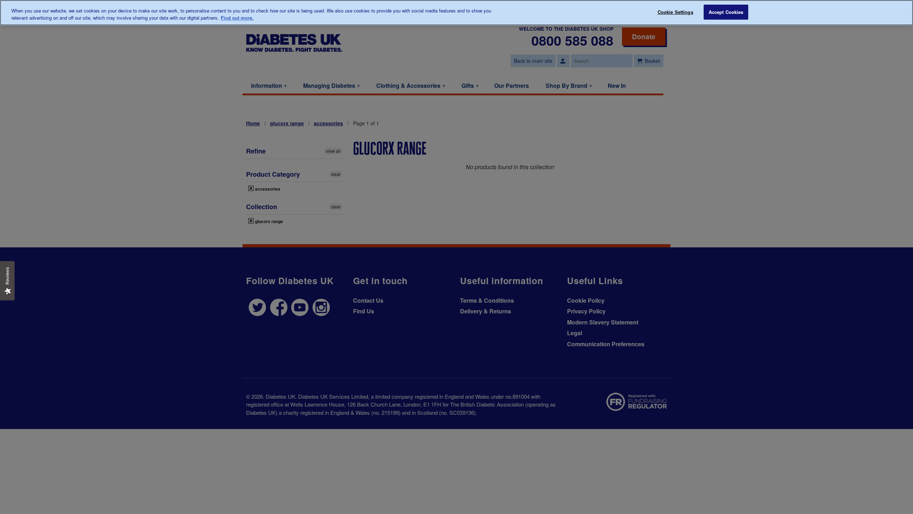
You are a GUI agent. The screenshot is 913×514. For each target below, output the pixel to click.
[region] (456, 12)
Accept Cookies (726, 12)
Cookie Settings (675, 12)
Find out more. (237, 17)
